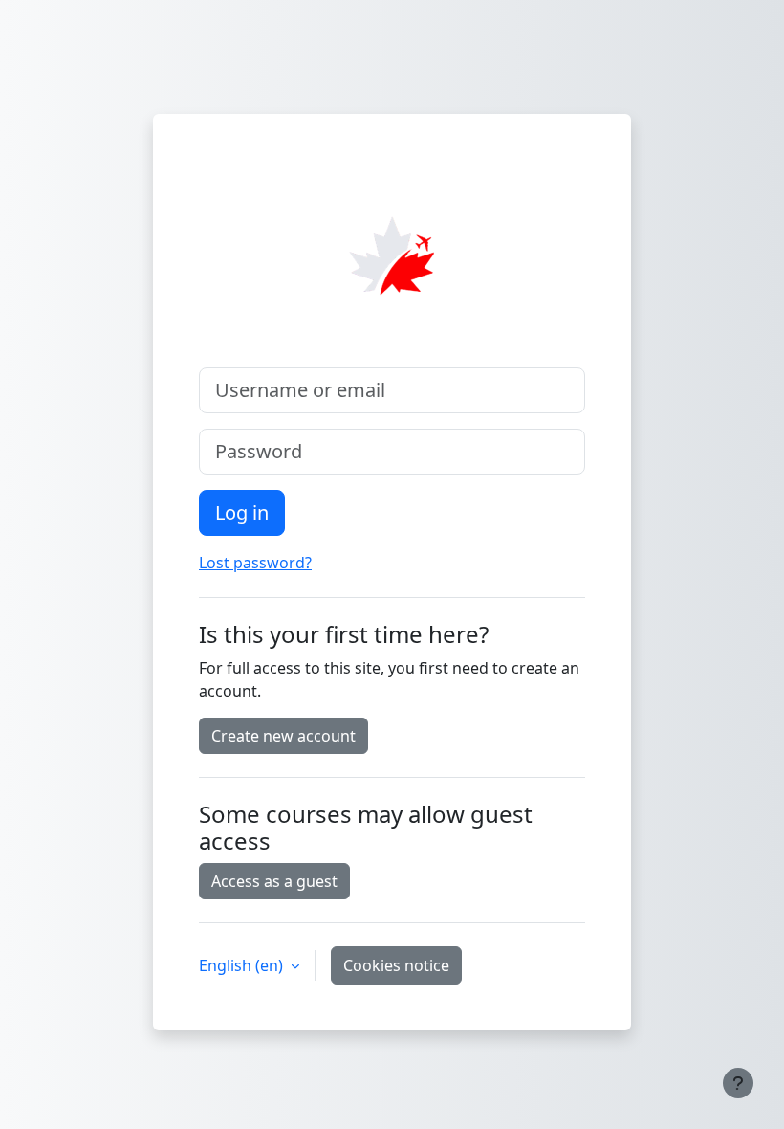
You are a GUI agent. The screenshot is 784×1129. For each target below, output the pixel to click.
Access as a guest (274, 881)
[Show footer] (738, 1083)
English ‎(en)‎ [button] (243, 965)
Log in (242, 512)
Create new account (283, 735)
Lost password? (255, 562)
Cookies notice (396, 965)
